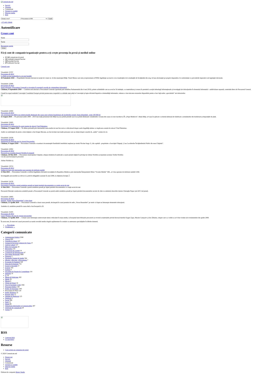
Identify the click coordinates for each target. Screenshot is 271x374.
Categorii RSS (10, 338)
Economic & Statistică (12, 262)
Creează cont (5, 66)
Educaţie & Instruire (12, 264)
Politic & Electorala (11, 289)
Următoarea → (10, 227)
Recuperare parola (7, 46)
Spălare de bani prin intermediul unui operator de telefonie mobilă (23, 170)
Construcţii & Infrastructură (14, 252)
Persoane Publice (11, 287)
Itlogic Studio (20, 372)
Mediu (7, 279)
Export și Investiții (11, 266)
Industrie (8, 273)
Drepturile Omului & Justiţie (14, 258)
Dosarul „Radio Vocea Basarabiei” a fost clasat (16, 200)
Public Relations (10, 292)
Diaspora (8, 256)
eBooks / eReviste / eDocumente (16, 260)
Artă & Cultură (10, 245)
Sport (7, 302)
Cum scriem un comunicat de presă (16, 350)
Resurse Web (9, 294)
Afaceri (7, 239)
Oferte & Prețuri (10, 283)
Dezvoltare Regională (12, 254)
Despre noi (8, 357)
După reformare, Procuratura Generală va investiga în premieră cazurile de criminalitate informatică (34, 87)
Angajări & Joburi (11, 241)
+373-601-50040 (6, 22)
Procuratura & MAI (7, 74)
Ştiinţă (7, 304)
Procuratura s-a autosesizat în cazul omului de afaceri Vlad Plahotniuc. (24, 126)
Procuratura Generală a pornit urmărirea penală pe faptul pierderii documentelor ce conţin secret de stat (35, 185)
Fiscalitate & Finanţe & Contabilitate (17, 271)
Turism (7, 310)
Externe (7, 268)
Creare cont (7, 33)
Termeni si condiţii (11, 11)
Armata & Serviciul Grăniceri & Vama (18, 243)
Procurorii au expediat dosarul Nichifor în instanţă (17, 153)
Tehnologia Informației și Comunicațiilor (18, 306)
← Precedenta (10, 225)
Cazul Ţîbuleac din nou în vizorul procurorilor (16, 216)
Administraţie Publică (12, 237)
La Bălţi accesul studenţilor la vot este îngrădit (16, 76)
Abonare (8, 7)
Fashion (7, 270)
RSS (6, 15)
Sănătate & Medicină (12, 296)
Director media (10, 13)
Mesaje (7, 281)
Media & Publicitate (11, 277)
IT (6, 275)
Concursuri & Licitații (12, 251)
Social (7, 300)
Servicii (7, 5)
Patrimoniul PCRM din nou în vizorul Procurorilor (18, 141)
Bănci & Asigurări (11, 247)
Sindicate (8, 298)
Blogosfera (8, 249)
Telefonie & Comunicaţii (13, 308)
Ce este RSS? (9, 339)
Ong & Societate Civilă (13, 285)
